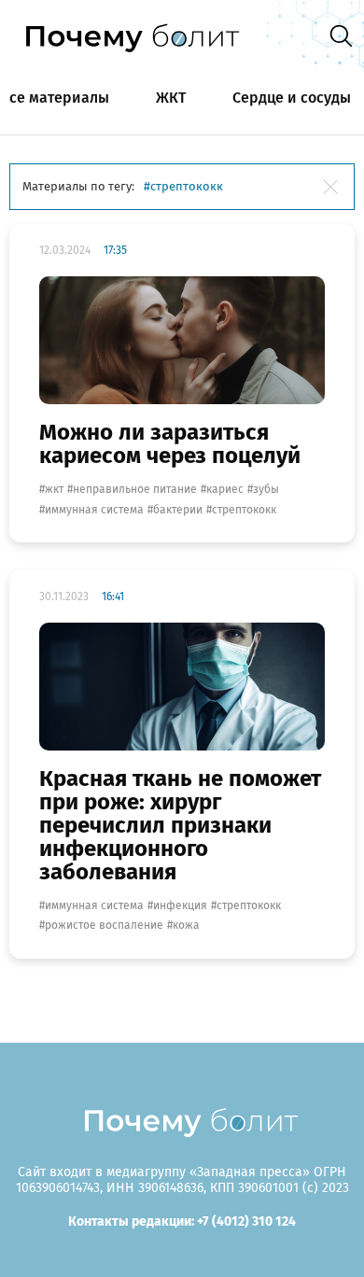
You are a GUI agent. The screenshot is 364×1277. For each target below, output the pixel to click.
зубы (266, 489)
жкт (54, 489)
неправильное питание (135, 489)
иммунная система (94, 509)
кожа (186, 925)
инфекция (180, 905)
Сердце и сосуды (291, 97)
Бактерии (178, 509)
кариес (225, 489)
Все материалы (54, 97)
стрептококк (244, 509)
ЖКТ (171, 97)
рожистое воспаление (104, 925)
